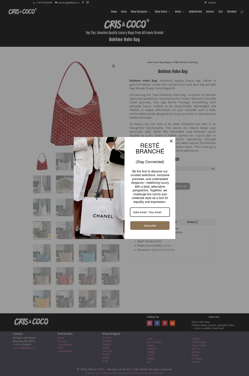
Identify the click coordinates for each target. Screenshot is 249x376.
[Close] (171, 148)
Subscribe (150, 219)
